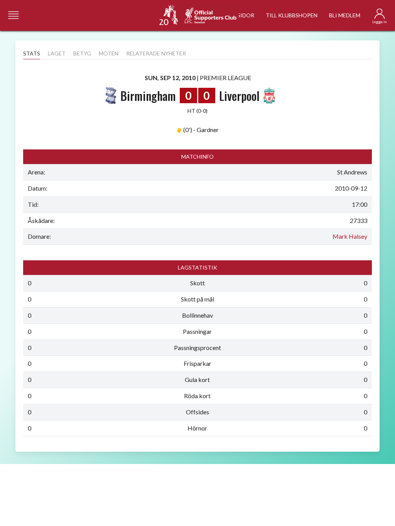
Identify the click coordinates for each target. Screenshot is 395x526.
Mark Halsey (350, 236)
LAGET (57, 53)
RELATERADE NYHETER (156, 53)
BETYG (82, 53)
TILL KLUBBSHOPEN (291, 15)
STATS (31, 53)
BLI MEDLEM (344, 15)
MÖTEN (108, 53)
